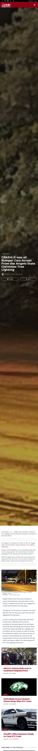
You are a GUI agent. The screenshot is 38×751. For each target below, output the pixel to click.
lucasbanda (15, 739)
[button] (10, 279)
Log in (35, 0)
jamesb (14, 673)
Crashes (5, 254)
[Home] (4, 4)
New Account (31, 0)
